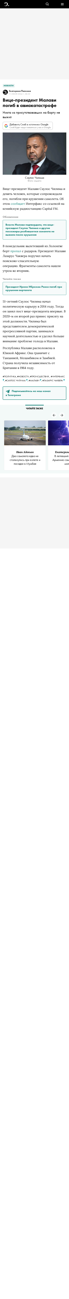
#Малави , (35, 380)
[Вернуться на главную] (7, 4)
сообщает (18, 204)
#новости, (23, 376)
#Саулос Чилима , (17, 380)
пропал (15, 251)
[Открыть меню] (62, 4)
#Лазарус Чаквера (52, 380)
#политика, (10, 376)
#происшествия (39, 376)
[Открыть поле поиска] (47, 4)
